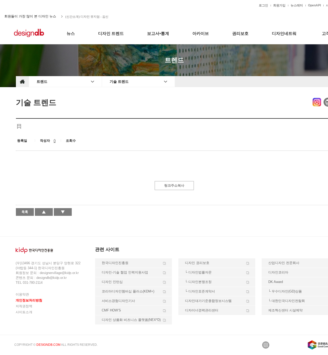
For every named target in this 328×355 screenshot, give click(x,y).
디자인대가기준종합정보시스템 (208, 301)
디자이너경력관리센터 (201, 310)
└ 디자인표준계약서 (200, 291)
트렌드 (42, 81)
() (55, 141)
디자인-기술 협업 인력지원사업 (125, 272)
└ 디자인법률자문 (198, 272)
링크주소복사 (174, 185)
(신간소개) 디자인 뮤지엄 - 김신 (86, 16)
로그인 (263, 5)
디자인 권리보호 (197, 263)
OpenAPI (314, 5)
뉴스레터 (297, 5)
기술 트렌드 (119, 81)
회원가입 (279, 5)
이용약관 (22, 294)
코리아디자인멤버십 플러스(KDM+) (128, 291)
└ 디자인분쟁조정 (198, 282)
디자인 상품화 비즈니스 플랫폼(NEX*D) (131, 320)
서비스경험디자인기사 (118, 301)
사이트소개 (24, 312)
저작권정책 (24, 306)
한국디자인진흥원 (26, 5)
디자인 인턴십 (112, 282)
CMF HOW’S (111, 310)
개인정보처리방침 (29, 300)
